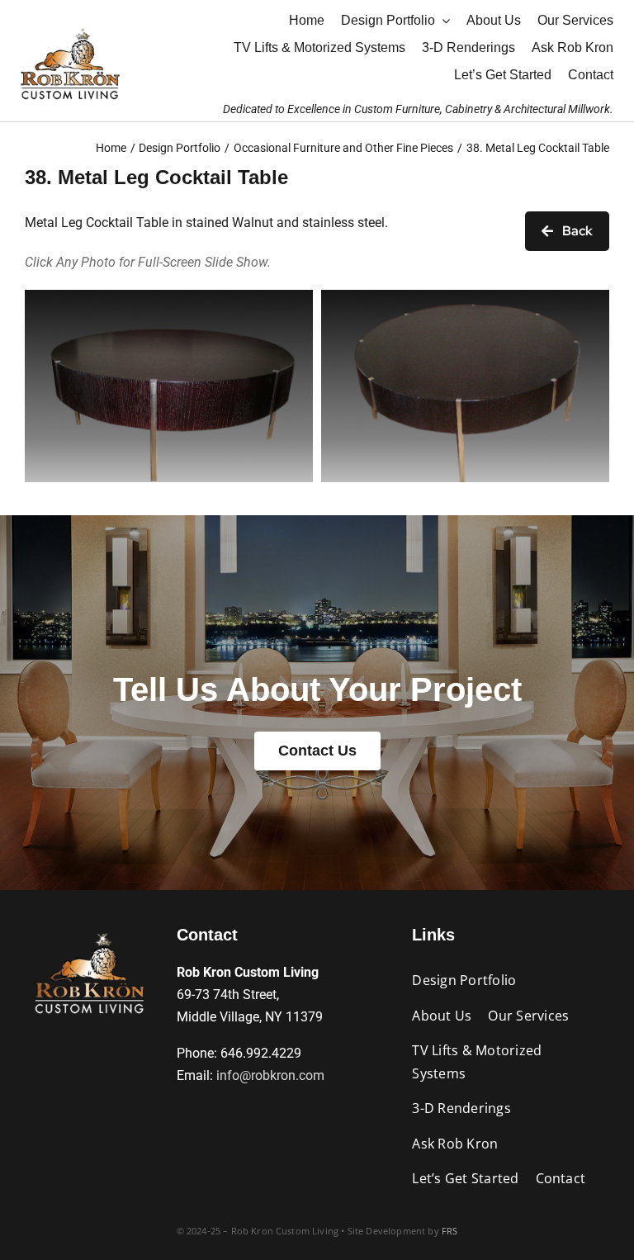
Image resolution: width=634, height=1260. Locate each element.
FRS (450, 1230)
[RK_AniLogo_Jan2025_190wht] (69, 27)
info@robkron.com (270, 1075)
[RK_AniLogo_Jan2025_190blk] (89, 931)
